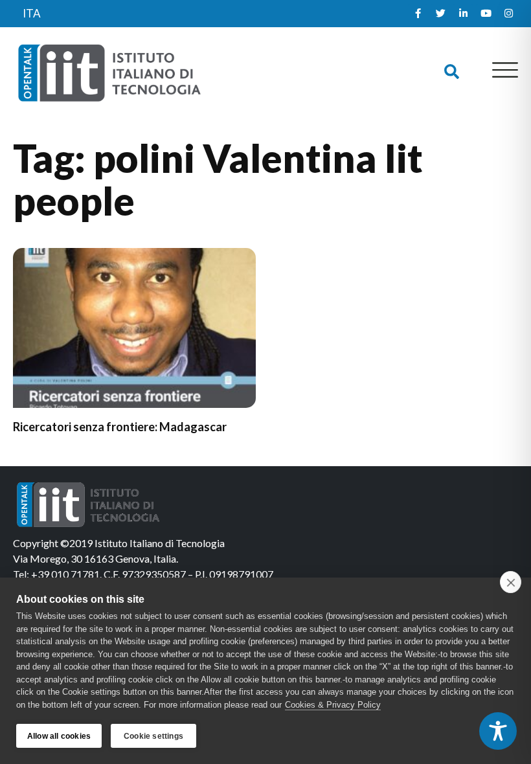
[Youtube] (485, 13)
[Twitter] (440, 13)
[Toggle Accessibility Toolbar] (498, 731)
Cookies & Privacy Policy (333, 705)
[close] (510, 582)
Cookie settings (153, 736)
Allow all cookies (59, 736)
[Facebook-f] (417, 13)
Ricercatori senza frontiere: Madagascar (120, 427)
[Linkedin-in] (463, 13)
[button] (451, 72)
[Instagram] (508, 13)
